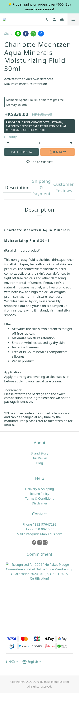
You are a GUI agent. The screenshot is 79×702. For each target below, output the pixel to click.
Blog (39, 463)
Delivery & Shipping (39, 489)
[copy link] (41, 34)
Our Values (39, 458)
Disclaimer (39, 503)
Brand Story (39, 453)
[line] (18, 34)
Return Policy (39, 493)
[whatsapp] (33, 34)
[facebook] (26, 34)
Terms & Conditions (39, 498)
